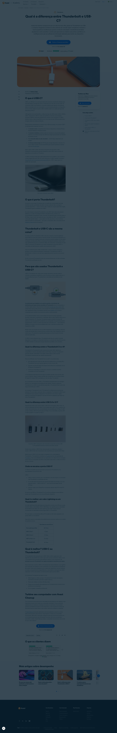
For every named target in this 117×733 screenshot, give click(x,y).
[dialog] (58, 366)
